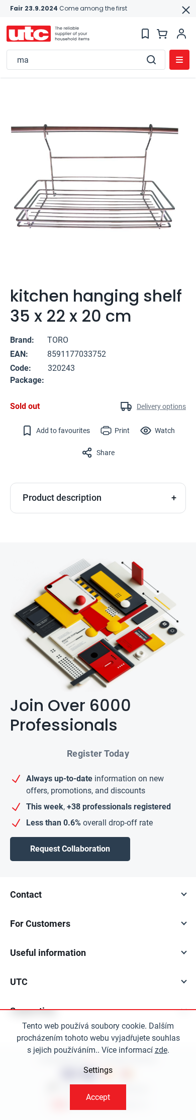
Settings (98, 1070)
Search (151, 60)
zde (161, 1050)
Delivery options (161, 406)
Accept (98, 1097)
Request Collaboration (70, 849)
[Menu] (179, 60)
